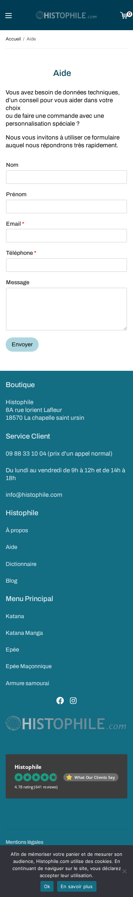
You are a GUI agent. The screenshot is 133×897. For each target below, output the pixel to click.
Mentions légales (24, 842)
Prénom (16, 194)
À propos (17, 530)
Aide (11, 547)
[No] (124, 871)
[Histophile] (66, 15)
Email (15, 224)
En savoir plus (77, 886)
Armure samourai (27, 683)
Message (17, 282)
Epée (12, 649)
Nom (12, 165)
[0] (124, 15)
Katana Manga (24, 633)
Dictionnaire (21, 564)
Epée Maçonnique (29, 666)
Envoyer (22, 344)
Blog (11, 581)
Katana (15, 616)
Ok (47, 886)
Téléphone (21, 253)
